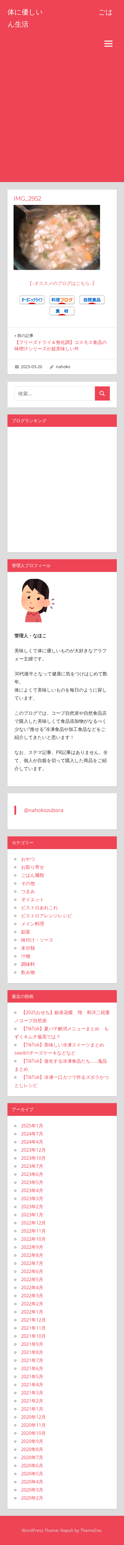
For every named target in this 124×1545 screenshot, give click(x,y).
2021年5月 (32, 1376)
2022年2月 (32, 1304)
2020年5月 (32, 1473)
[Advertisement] (62, 117)
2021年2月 (32, 1401)
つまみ (28, 891)
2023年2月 (32, 1206)
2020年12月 (33, 1417)
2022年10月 (33, 1239)
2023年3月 (32, 1198)
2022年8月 (32, 1255)
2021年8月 (32, 1352)
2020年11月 (33, 1425)
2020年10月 (33, 1433)
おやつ (28, 859)
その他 (28, 883)
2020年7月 (32, 1457)
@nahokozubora (43, 810)
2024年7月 (32, 1134)
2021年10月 (33, 1336)
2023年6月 (32, 1174)
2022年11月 (33, 1231)
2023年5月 (32, 1182)
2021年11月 (33, 1328)
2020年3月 (32, 1490)
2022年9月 (32, 1247)
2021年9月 (32, 1344)
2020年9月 (32, 1441)
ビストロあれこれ (39, 907)
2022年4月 (32, 1287)
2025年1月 (32, 1125)
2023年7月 (32, 1166)
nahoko (63, 366)
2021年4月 (32, 1384)
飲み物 (28, 972)
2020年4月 (32, 1482)
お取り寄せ (32, 867)
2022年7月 (32, 1263)
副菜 (25, 932)
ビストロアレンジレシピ (46, 915)
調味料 (28, 964)
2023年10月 (33, 1158)
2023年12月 (33, 1150)
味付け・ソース (37, 940)
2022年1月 (32, 1312)
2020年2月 (32, 1498)
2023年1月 (32, 1214)
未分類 (28, 948)
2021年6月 (32, 1368)
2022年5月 (32, 1279)
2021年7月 (32, 1360)
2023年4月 (32, 1190)
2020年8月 (32, 1449)
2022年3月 (32, 1295)
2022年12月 (33, 1223)
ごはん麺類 (32, 875)
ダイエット (32, 899)
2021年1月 (32, 1409)
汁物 (25, 956)
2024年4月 (32, 1142)
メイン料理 (32, 923)
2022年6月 (32, 1271)
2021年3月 (32, 1393)
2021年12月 (33, 1320)
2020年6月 (32, 1465)
